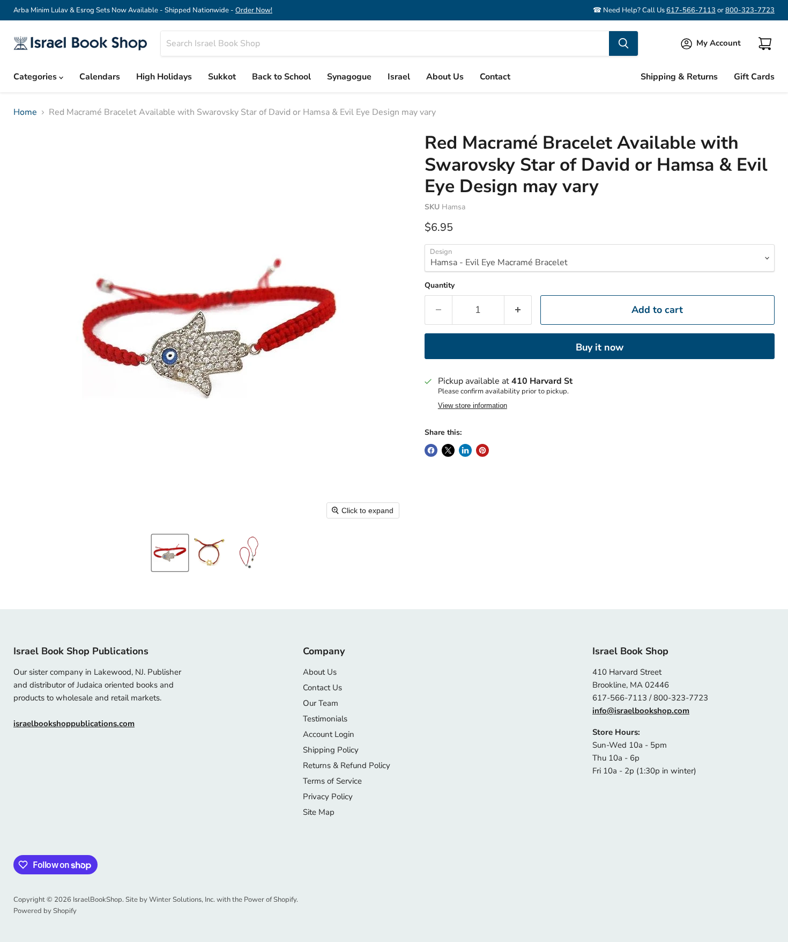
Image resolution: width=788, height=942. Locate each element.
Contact (495, 77)
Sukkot (222, 77)
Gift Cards (754, 77)
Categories (36, 77)
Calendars (99, 77)
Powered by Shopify (45, 911)
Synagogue (349, 77)
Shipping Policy (331, 749)
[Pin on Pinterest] (482, 450)
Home (25, 112)
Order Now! (253, 10)
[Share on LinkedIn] (465, 450)
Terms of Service (332, 781)
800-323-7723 (750, 10)
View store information (472, 406)
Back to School (281, 77)
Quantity (440, 285)
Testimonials (325, 718)
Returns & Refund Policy (346, 765)
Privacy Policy (328, 796)
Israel (399, 77)
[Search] (623, 43)
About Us (445, 77)
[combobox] (385, 43)
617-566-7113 (691, 10)
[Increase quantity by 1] (518, 310)
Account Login (328, 734)
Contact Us (322, 687)
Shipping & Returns (679, 77)
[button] (170, 553)
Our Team (320, 703)
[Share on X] (448, 450)
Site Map (318, 812)
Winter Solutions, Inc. (182, 899)
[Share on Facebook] (431, 450)
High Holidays (164, 77)
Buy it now (599, 347)
